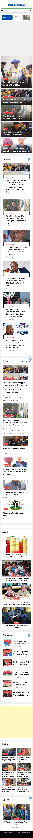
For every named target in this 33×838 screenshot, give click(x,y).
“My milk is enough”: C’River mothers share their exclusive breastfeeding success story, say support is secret (16, 581)
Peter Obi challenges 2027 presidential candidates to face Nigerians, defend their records (14, 118)
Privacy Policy (26, 832)
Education (8, 641)
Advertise (17, 832)
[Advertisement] (16, 38)
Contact (11, 832)
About (5, 832)
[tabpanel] (16, 816)
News (5, 78)
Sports (16, 819)
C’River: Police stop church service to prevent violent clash (23, 789)
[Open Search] (28, 10)
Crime (4, 129)
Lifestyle (5, 145)
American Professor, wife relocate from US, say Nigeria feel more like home (16, 151)
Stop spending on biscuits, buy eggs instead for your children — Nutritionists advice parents (16, 604)
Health (16, 552)
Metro (5, 754)
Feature (13, 575)
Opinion (6, 488)
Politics (10, 96)
